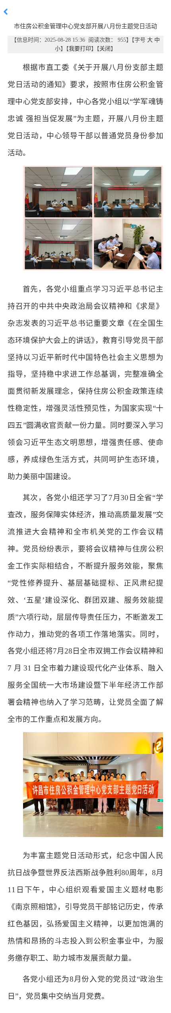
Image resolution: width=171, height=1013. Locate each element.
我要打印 (80, 49)
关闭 (105, 49)
